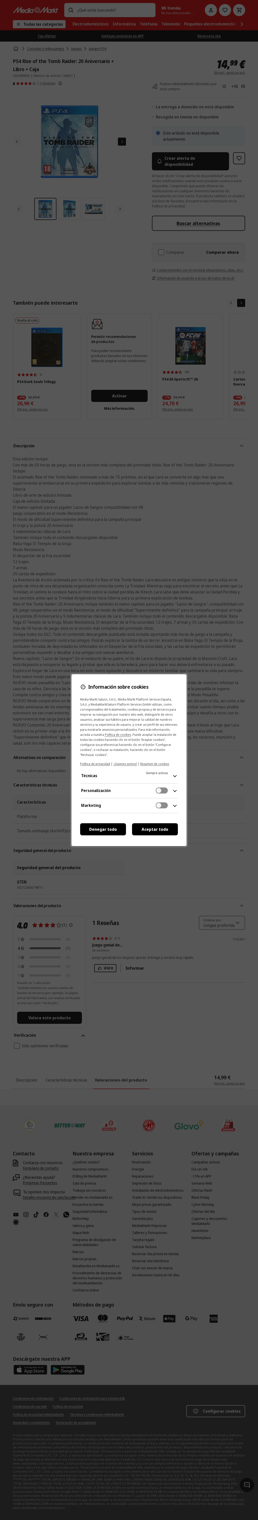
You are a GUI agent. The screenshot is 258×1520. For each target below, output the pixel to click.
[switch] (162, 790)
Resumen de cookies (154, 764)
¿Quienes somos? (125, 764)
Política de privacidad (95, 764)
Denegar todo (103, 829)
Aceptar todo (155, 829)
